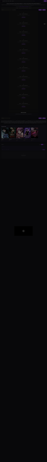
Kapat (44, 23)
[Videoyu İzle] (23, 231)
